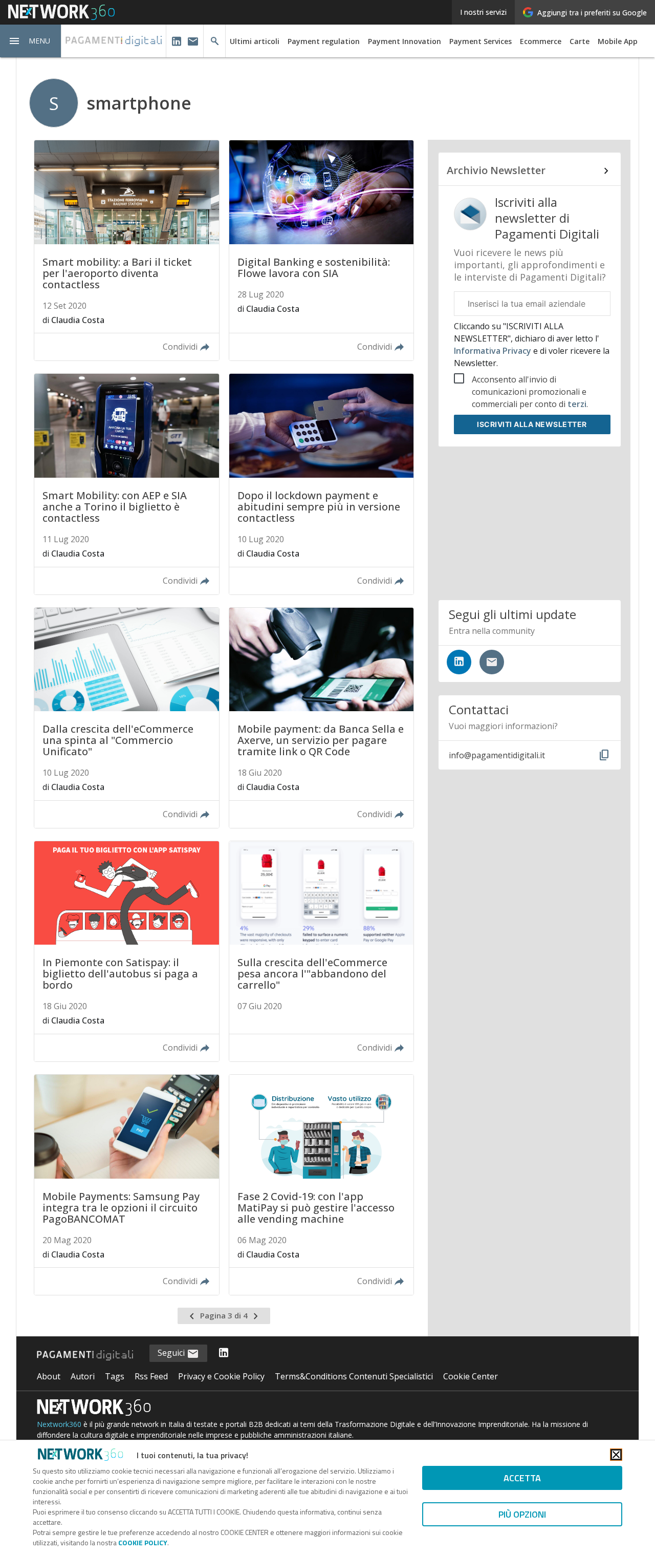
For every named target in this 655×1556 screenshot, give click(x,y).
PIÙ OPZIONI (522, 1514)
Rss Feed (151, 1376)
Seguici (172, 1352)
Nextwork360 (59, 1424)
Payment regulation (324, 41)
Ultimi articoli (254, 41)
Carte (580, 41)
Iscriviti (532, 424)
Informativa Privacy (493, 350)
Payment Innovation (404, 41)
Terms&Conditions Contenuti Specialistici (354, 1376)
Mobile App (618, 41)
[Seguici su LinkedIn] (459, 662)
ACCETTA (522, 1478)
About (48, 1376)
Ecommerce (540, 41)
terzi (576, 404)
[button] (30, 41)
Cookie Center (470, 1376)
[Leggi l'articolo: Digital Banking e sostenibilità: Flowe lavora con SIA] (321, 250)
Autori (83, 1376)
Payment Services (480, 41)
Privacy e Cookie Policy (221, 1376)
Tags (114, 1376)
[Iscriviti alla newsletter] (491, 662)
